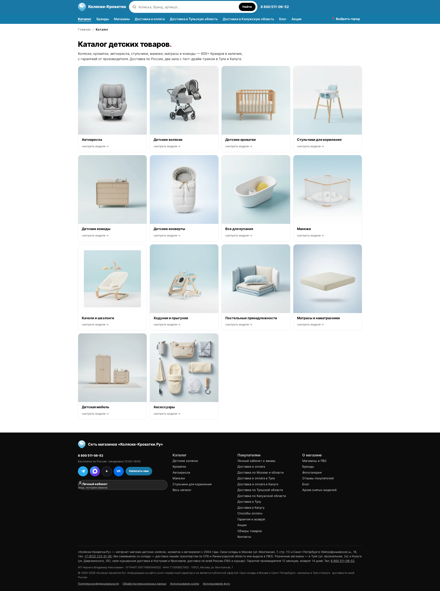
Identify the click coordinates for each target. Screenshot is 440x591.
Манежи (179, 478)
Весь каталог (182, 490)
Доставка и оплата (150, 19)
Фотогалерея (312, 472)
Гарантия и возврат (251, 519)
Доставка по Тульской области (260, 490)
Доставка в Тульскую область (194, 19)
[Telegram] (83, 471)
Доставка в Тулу (249, 501)
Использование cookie (184, 583)
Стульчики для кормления (192, 484)
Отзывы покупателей (318, 478)
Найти (247, 6)
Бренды (102, 19)
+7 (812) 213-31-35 (98, 556)
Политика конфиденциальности (98, 583)
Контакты (244, 536)
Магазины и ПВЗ (314, 461)
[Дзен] (107, 471)
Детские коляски (185, 461)
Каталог (84, 19)
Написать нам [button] (139, 471)
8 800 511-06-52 (275, 7)
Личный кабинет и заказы (256, 461)
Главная (84, 29)
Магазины (122, 19)
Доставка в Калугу (250, 507)
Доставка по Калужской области (261, 496)
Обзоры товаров (249, 531)
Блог (282, 19)
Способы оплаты (249, 513)
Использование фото (216, 583)
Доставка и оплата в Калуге (257, 484)
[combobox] (187, 7)
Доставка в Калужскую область (248, 19)
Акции (296, 19)
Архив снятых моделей (319, 490)
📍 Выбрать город (345, 19)
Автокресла (181, 472)
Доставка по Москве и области (260, 472)
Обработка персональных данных (144, 583)
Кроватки (179, 466)
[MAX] (95, 471)
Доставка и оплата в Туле (256, 478)
